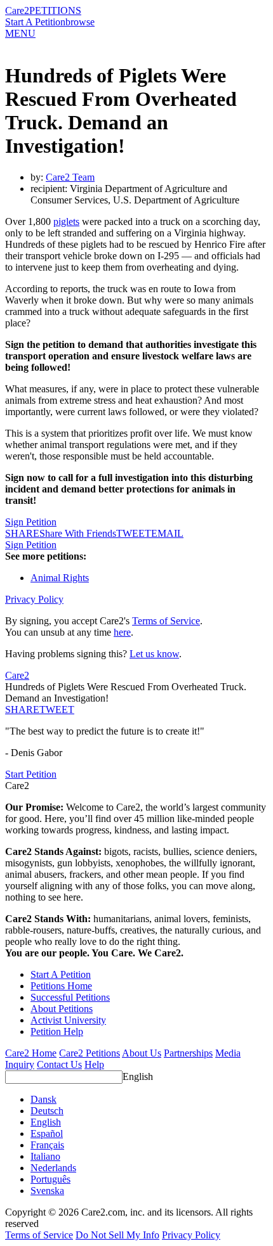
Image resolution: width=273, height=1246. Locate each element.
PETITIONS (55, 10)
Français (47, 1145)
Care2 (17, 10)
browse (80, 21)
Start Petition (31, 774)
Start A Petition (35, 21)
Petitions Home (61, 985)
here (122, 632)
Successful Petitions (70, 997)
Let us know (154, 653)
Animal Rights (59, 577)
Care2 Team (70, 177)
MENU (20, 33)
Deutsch (46, 1110)
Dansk (43, 1099)
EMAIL (167, 533)
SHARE (22, 709)
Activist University (68, 1020)
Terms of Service (166, 620)
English (138, 1076)
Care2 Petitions (89, 1053)
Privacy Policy (34, 599)
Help (94, 1064)
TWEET (133, 533)
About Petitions (61, 1008)
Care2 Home (31, 1053)
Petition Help (56, 1031)
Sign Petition (31, 522)
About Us (141, 1053)
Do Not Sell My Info (117, 1235)
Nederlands (53, 1167)
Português (50, 1179)
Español (46, 1133)
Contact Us (59, 1064)
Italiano (45, 1156)
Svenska (47, 1190)
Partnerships (188, 1053)
